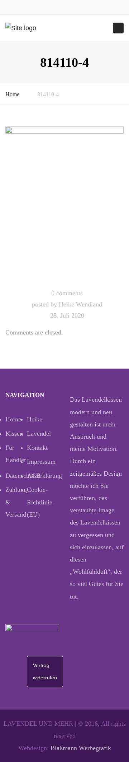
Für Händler (15, 453)
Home (12, 94)
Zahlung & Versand (16, 502)
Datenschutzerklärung (16, 475)
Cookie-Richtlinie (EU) (37, 502)
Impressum (37, 461)
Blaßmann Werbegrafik (81, 748)
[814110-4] (64, 204)
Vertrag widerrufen (45, 671)
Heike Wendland (80, 304)
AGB (33, 475)
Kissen (14, 433)
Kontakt (37, 447)
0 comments (67, 293)
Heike (34, 419)
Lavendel (37, 433)
